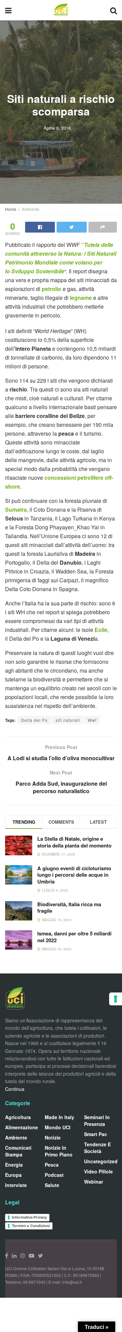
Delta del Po (34, 720)
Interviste (16, 1185)
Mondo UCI (57, 1127)
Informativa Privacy (29, 1217)
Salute (52, 1185)
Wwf (92, 720)
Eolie (101, 630)
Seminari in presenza (97, 1120)
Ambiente (30, 209)
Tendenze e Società (97, 1147)
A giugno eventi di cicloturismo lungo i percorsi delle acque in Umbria (74, 874)
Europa (13, 1174)
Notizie (53, 1137)
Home (10, 209)
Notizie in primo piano (59, 1151)
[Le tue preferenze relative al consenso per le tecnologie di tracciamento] (115, 998)
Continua (14, 1088)
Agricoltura (18, 1117)
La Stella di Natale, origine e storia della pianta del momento (74, 842)
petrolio (52, 289)
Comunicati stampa (18, 1151)
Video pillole (98, 1171)
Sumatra (16, 509)
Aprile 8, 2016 (57, 128)
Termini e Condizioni (31, 1225)
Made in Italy (59, 1117)
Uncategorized (101, 1161)
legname (81, 298)
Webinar (93, 1181)
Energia (14, 1164)
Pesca (52, 1164)
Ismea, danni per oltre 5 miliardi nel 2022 (74, 937)
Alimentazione (21, 1127)
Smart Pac (95, 1134)
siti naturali (68, 720)
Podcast (54, 1174)
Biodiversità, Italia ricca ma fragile (69, 907)
